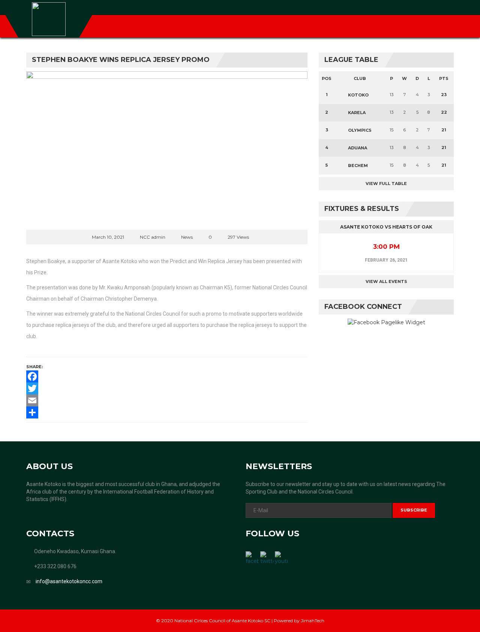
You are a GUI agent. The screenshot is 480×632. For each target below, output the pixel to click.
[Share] (167, 412)
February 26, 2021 (386, 260)
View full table (386, 183)
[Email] (167, 400)
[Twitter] (167, 388)
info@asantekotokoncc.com (69, 581)
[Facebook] (167, 376)
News (187, 237)
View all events (386, 281)
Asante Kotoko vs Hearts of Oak (386, 227)
